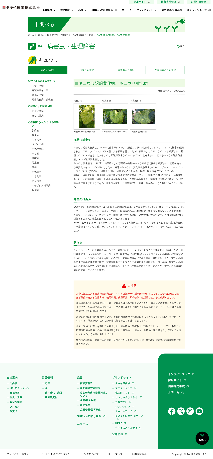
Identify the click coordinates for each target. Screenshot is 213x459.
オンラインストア (197, 10)
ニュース (127, 10)
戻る (182, 46)
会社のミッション (20, 388)
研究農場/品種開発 (90, 388)
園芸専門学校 (168, 1)
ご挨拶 (13, 383)
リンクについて (90, 454)
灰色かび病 (38, 148)
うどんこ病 (38, 144)
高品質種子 (86, 383)
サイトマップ (115, 454)
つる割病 (36, 176)
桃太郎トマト (122, 392)
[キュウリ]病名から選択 (82, 35)
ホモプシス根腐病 (41, 185)
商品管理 (85, 405)
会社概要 (15, 392)
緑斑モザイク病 (40, 90)
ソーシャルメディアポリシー (56, 454)
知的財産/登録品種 (172, 10)
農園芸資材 (51, 397)
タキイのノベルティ (126, 427)
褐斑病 (35, 135)
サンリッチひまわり (126, 397)
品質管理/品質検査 (90, 409)
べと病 (35, 153)
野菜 (47, 383)
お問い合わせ (198, 1)
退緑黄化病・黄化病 (42, 99)
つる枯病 (36, 139)
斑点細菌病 (38, 111)
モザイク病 (38, 86)
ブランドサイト (145, 10)
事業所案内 (16, 402)
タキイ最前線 (122, 383)
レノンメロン (122, 406)
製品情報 (65, 10)
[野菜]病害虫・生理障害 (57, 35)
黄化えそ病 (38, 95)
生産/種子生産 (88, 400)
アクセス (15, 406)
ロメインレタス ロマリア (129, 416)
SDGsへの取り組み (102, 10)
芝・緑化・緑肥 (53, 392)
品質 (80, 10)
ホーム (31, 35)
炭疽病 (35, 130)
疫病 (34, 167)
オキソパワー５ (124, 411)
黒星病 (35, 162)
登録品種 (117, 434)
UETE (118, 423)
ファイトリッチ (124, 388)
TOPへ (202, 440)
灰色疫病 (36, 171)
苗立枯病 (36, 181)
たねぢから (121, 402)
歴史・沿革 (16, 397)
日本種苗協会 (139, 454)
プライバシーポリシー (19, 454)
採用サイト (140, 1)
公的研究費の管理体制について (93, 394)
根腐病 (35, 190)
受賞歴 (13, 411)
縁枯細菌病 (38, 115)
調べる (41, 35)
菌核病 (35, 158)
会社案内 (47, 10)
